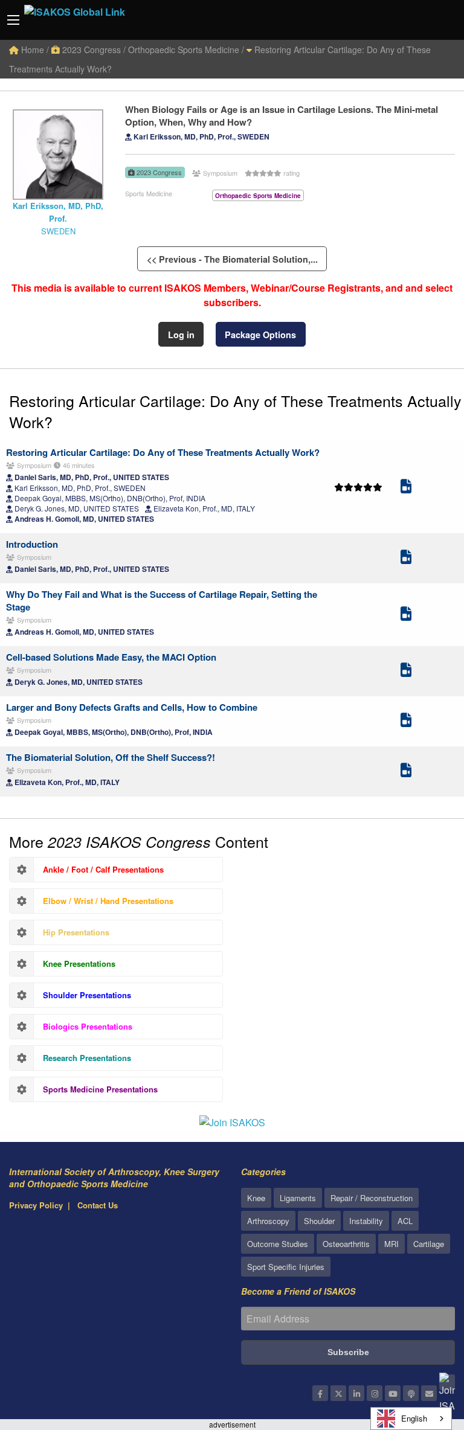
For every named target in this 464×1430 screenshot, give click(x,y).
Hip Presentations (76, 932)
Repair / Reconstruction (371, 1198)
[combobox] (411, 1418)
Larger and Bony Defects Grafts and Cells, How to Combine (131, 707)
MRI (391, 1243)
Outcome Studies (277, 1243)
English (414, 1418)
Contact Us (97, 1205)
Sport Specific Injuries (285, 1266)
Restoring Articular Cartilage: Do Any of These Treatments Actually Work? (235, 411)
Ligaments (298, 1198)
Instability (366, 1220)
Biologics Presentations (87, 1026)
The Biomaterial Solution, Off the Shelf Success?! (110, 757)
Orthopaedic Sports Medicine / (186, 49)
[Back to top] (425, 1354)
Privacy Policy (36, 1205)
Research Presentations (87, 1057)
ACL (405, 1220)
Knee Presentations (79, 963)
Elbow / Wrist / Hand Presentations (108, 900)
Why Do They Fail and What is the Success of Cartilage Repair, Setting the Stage (161, 601)
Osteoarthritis (346, 1243)
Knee (256, 1198)
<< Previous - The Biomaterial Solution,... (232, 259)
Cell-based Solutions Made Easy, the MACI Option (111, 657)
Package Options (260, 335)
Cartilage (428, 1243)
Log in (181, 335)
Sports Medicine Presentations (100, 1089)
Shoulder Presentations (87, 995)
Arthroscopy (268, 1220)
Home (31, 49)
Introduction (32, 544)
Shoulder (319, 1220)
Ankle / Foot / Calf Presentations (103, 869)
